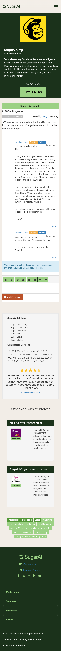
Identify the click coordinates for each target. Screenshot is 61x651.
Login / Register (32, 570)
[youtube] (41, 577)
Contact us (30, 564)
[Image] (23, 279)
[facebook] (20, 577)
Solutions (30, 601)
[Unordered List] (29, 279)
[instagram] (30, 577)
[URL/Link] (17, 279)
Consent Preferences (14, 645)
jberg (44, 116)
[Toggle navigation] (56, 6)
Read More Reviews (30, 392)
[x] (25, 577)
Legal (39, 639)
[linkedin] (35, 577)
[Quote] (45, 279)
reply (54, 226)
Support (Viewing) (29, 105)
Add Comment (13, 297)
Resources (30, 610)
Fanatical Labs (14, 53)
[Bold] (6, 279)
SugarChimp (13, 50)
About (30, 619)
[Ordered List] (35, 279)
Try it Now (33, 92)
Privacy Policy (26, 639)
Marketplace (30, 592)
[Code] (40, 279)
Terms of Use (10, 639)
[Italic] (11, 279)
